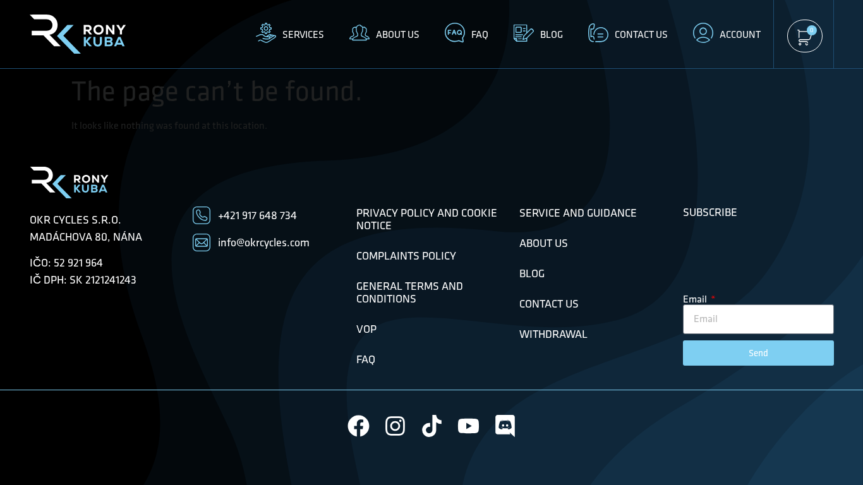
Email (696, 299)
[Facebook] (358, 426)
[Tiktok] (432, 426)
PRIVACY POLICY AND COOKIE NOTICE (426, 219)
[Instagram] (395, 426)
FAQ (365, 359)
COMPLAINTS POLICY (406, 255)
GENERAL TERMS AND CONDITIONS (409, 292)
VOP (366, 329)
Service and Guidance (578, 213)
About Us (543, 243)
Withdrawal (553, 334)
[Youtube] (468, 426)
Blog (532, 273)
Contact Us (549, 303)
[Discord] (505, 426)
